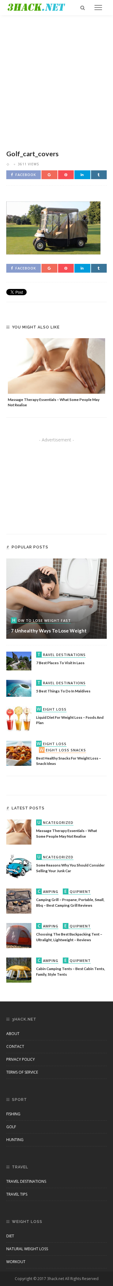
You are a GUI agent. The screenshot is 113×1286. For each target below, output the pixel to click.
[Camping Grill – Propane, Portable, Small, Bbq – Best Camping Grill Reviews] (18, 901)
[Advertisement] (56, 80)
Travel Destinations (26, 1181)
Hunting (15, 1139)
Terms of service (22, 1072)
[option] (56, 373)
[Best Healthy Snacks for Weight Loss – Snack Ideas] (18, 753)
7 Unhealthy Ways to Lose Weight (49, 630)
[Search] (82, 7)
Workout (15, 1261)
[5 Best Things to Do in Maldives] (18, 688)
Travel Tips (16, 1194)
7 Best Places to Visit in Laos (60, 662)
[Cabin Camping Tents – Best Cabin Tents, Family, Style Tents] (18, 970)
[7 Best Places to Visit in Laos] (18, 661)
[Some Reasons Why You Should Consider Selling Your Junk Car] (18, 866)
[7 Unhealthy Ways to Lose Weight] (56, 598)
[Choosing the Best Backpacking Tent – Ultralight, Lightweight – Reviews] (18, 935)
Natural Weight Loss (27, 1248)
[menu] (98, 7)
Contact (15, 1046)
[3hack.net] (36, 7)
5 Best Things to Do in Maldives (63, 691)
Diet (10, 1236)
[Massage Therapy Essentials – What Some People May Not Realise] (56, 366)
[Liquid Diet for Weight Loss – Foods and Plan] (18, 718)
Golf (11, 1126)
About (12, 1033)
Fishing (13, 1114)
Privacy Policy (20, 1059)
